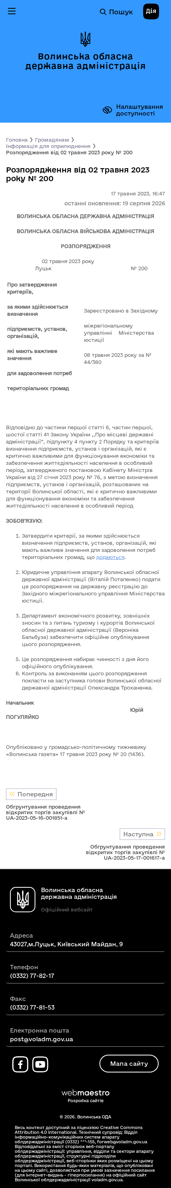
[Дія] (151, 11)
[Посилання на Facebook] (20, 1064)
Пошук (121, 11)
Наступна (138, 834)
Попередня (35, 794)
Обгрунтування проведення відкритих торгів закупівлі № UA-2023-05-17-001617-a (125, 852)
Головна (17, 139)
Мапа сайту (129, 1063)
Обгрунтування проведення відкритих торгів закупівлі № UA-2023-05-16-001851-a (45, 812)
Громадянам (52, 139)
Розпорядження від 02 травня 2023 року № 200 (69, 152)
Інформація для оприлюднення (48, 146)
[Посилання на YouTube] (40, 1064)
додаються (110, 557)
